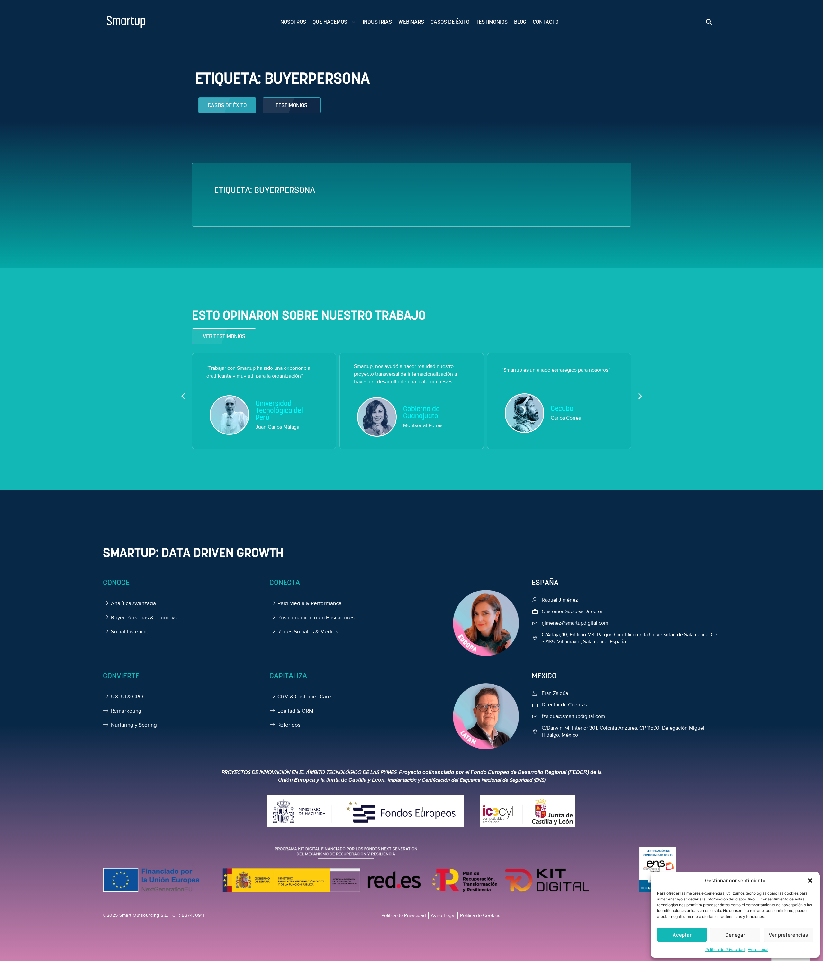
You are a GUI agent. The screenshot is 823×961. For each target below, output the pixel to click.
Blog (520, 21)
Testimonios (492, 21)
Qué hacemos (329, 21)
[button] (810, 880)
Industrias (377, 21)
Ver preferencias (788, 935)
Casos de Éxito (449, 21)
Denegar (735, 935)
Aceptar (682, 935)
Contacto (545, 21)
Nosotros (293, 21)
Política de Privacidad (725, 949)
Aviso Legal (758, 949)
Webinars (411, 21)
